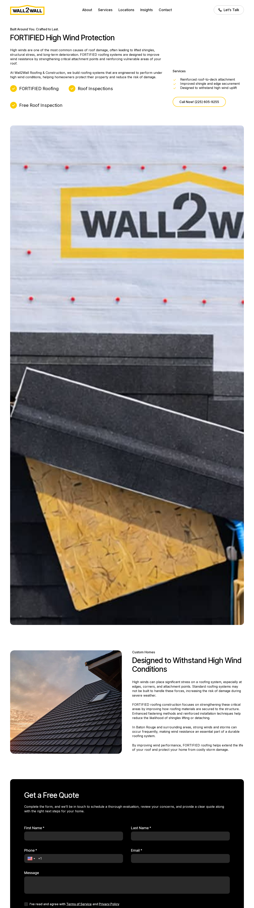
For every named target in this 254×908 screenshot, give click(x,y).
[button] (199, 102)
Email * (136, 850)
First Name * (34, 828)
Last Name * (141, 828)
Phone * (30, 850)
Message (31, 873)
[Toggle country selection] (32, 858)
